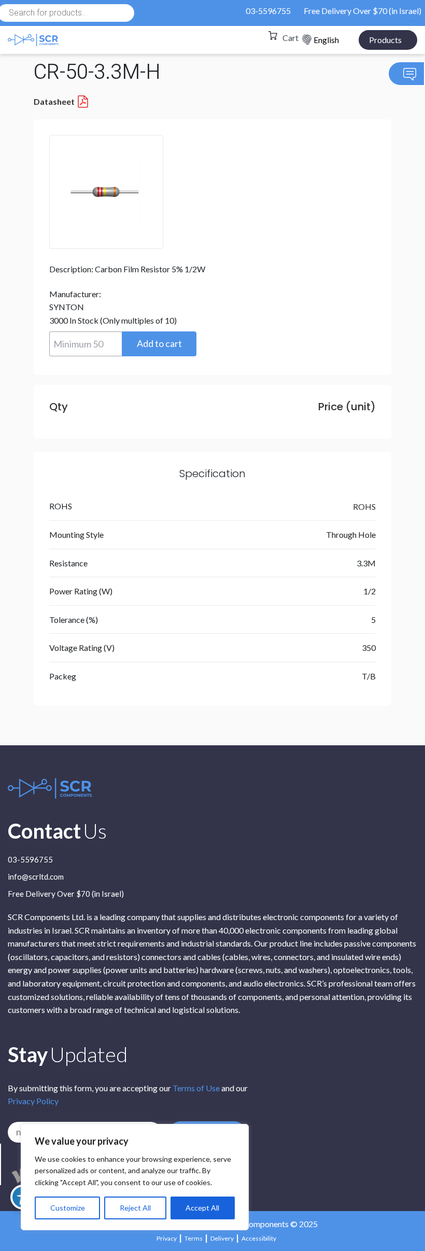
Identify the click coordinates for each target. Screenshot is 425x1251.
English (326, 40)
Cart (290, 38)
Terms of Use (196, 1088)
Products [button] (385, 40)
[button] (159, 343)
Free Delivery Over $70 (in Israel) (362, 11)
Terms (194, 1238)
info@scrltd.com (36, 877)
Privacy (167, 1238)
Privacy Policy (33, 1101)
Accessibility (259, 1238)
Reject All (135, 1207)
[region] (135, 1177)
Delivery (222, 1238)
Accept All (202, 1207)
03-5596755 (268, 11)
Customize (67, 1207)
